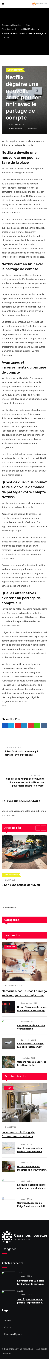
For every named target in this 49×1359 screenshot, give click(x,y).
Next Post (36, 775)
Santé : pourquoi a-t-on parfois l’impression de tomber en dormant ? (30, 1151)
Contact (8, 1327)
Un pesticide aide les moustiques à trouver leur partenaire (31, 1169)
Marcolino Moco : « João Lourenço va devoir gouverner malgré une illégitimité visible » (24, 995)
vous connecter (22, 811)
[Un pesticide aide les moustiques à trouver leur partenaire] (8, 1166)
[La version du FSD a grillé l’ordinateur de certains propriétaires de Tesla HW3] (24, 1102)
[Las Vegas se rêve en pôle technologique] (8, 1025)
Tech (19, 1272)
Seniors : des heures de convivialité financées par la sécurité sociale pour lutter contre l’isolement (25, 782)
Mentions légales (13, 1334)
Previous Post (14, 748)
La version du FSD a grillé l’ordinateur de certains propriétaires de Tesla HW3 (19, 1136)
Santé (20, 1291)
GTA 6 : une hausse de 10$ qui (21, 885)
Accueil (8, 1320)
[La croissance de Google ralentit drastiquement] (8, 1043)
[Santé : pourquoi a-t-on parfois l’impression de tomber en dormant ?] (8, 1148)
